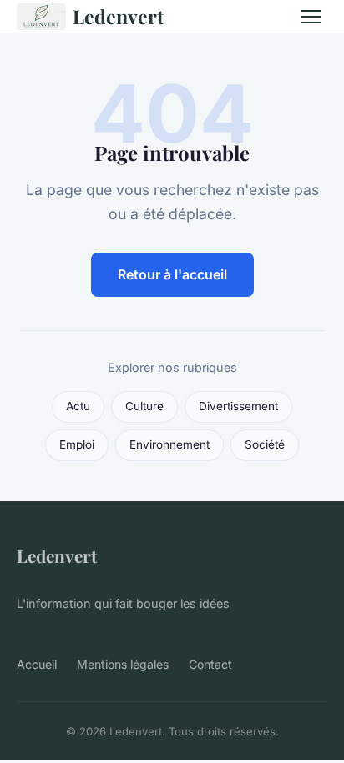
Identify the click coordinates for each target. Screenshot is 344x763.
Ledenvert (118, 16)
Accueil (37, 664)
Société (265, 444)
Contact (210, 664)
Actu (78, 406)
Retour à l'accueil (172, 274)
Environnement (169, 444)
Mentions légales (123, 664)
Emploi (76, 444)
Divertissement (238, 406)
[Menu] (310, 16)
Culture (144, 406)
